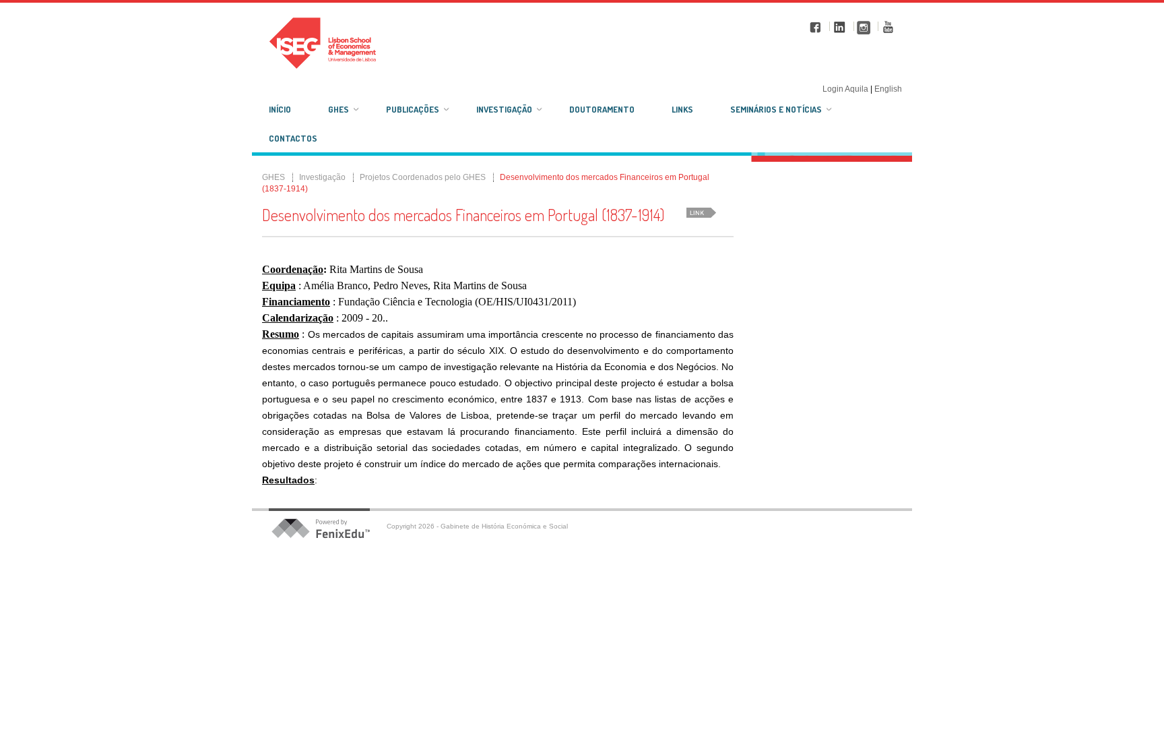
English (888, 89)
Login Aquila (846, 89)
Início (280, 109)
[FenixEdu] (329, 528)
